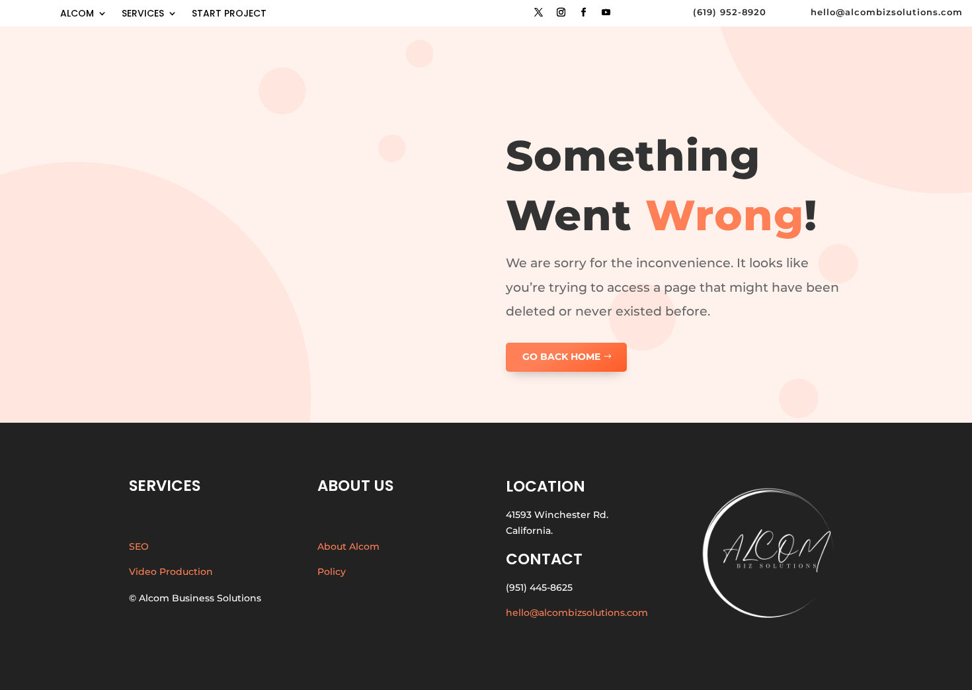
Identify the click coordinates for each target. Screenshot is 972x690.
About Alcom (348, 546)
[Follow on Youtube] (605, 12)
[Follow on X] (538, 12)
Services (143, 14)
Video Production (171, 572)
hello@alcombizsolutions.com (577, 613)
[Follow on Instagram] (560, 12)
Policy (331, 572)
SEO (139, 546)
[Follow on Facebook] (583, 12)
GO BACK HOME (561, 357)
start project (229, 14)
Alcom (77, 14)
